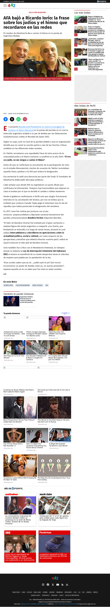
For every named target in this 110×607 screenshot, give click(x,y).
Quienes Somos (35, 595)
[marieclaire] (54, 494)
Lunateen (88, 592)
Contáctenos (45, 595)
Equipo (61, 595)
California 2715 (25, 604)
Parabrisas (59, 592)
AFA (47, 285)
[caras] (20, 533)
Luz (79, 592)
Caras (23, 592)
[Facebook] (48, 584)
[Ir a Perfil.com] (102, 2)
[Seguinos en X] (53, 585)
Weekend (51, 592)
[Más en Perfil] (17, 488)
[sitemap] (67, 585)
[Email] (25, 119)
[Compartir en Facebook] (5, 119)
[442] (55, 578)
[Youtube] (57, 585)
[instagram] (43, 585)
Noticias (29, 592)
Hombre (45, 592)
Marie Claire (37, 592)
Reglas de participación (72, 595)
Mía (83, 592)
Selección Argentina (22, 285)
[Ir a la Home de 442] (11, 6)
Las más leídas (82, 12)
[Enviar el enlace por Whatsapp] (18, 119)
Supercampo (68, 592)
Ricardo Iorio (8, 285)
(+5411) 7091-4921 (59, 604)
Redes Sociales (38, 285)
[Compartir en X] (12, 119)
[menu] (5, 5)
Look (75, 592)
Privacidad (54, 595)
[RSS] (62, 585)
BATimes (95, 592)
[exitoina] (20, 494)
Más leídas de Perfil (84, 105)
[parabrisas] (54, 533)
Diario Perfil (16, 592)
